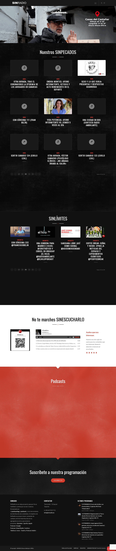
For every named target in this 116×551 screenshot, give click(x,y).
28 (61, 41)
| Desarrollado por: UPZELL (27, 548)
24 (55, 41)
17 (45, 41)
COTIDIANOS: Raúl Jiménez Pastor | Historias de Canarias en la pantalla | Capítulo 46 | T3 (92, 535)
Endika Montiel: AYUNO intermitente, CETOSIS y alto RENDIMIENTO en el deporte (58, 85)
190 (22, 174)
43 (82, 41)
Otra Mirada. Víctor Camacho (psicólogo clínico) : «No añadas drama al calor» (58, 159)
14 (40, 41)
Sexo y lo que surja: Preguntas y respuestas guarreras (91, 84)
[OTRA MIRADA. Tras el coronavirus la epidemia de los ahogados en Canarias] (24, 68)
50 (92, 41)
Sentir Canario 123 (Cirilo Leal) (91, 157)
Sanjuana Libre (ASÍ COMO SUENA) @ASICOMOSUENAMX (70, 246)
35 (71, 41)
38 (75, 41)
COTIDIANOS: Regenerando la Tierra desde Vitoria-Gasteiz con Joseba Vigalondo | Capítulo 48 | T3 (93, 516)
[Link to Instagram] (104, 3)
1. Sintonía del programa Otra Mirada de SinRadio (51, 340)
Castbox (27, 528)
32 (66, 41)
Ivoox (18, 530)
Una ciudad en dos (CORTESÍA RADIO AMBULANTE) (92, 122)
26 (58, 41)
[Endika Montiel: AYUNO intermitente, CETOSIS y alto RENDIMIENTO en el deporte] (58, 68)
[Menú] (95, 3)
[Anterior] (1, 24)
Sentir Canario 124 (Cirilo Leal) (24, 157)
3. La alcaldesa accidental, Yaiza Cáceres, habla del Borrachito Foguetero (56, 346)
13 (39, 41)
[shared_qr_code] (20, 340)
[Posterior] (114, 24)
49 (91, 41)
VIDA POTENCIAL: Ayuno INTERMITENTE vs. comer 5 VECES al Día (58, 122)
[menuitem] (95, 3)
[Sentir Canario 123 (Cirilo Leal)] (92, 142)
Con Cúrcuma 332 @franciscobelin (20, 244)
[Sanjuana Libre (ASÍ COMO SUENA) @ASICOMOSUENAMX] (70, 231)
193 (32, 174)
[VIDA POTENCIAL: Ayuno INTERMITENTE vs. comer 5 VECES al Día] (58, 106)
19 (47, 41)
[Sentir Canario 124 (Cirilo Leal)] (24, 142)
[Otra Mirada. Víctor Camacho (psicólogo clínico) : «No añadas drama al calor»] (58, 142)
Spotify (25, 523)
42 (81, 41)
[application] (58, 337)
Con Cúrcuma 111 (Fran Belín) (24, 121)
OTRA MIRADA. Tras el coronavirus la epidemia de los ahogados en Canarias (24, 84)
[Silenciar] (73, 337)
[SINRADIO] (18, 3)
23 (53, 41)
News (24, 79)
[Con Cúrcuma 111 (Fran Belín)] (24, 106)
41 (79, 41)
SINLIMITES (20, 240)
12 (37, 41)
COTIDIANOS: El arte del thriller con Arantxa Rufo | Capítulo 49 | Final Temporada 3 (92, 506)
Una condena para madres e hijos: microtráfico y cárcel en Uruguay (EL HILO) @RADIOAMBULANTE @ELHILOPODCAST (45, 251)
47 (88, 41)
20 (49, 41)
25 (56, 41)
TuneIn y (23, 530)
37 (74, 41)
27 (59, 41)
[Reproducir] (37, 337)
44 (84, 41)
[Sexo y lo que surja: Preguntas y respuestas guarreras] (92, 68)
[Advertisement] (58, 192)
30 (63, 41)
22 (52, 41)
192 (29, 174)
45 (85, 41)
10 (34, 41)
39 (76, 41)
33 (68, 41)
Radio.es (13, 530)
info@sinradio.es (49, 512)
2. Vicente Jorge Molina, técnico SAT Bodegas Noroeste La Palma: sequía (56, 343)
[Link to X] (101, 3)
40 (78, 41)
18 (46, 41)
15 (42, 41)
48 (90, 41)
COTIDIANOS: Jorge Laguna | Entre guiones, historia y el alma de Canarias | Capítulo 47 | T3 (93, 525)
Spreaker (20, 523)
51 (94, 41)
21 (50, 41)
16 (43, 41)
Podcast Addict (31, 530)
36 (72, 41)
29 (62, 41)
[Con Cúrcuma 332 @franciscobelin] (20, 231)
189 (19, 174)
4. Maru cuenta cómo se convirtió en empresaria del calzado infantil (54, 349)
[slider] (77, 337)
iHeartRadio (20, 528)
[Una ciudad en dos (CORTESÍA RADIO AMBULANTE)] (92, 106)
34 (69, 41)
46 (87, 41)
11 (36, 41)
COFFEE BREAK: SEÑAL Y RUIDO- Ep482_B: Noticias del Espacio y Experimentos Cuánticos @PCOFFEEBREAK (96, 251)
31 (65, 41)
